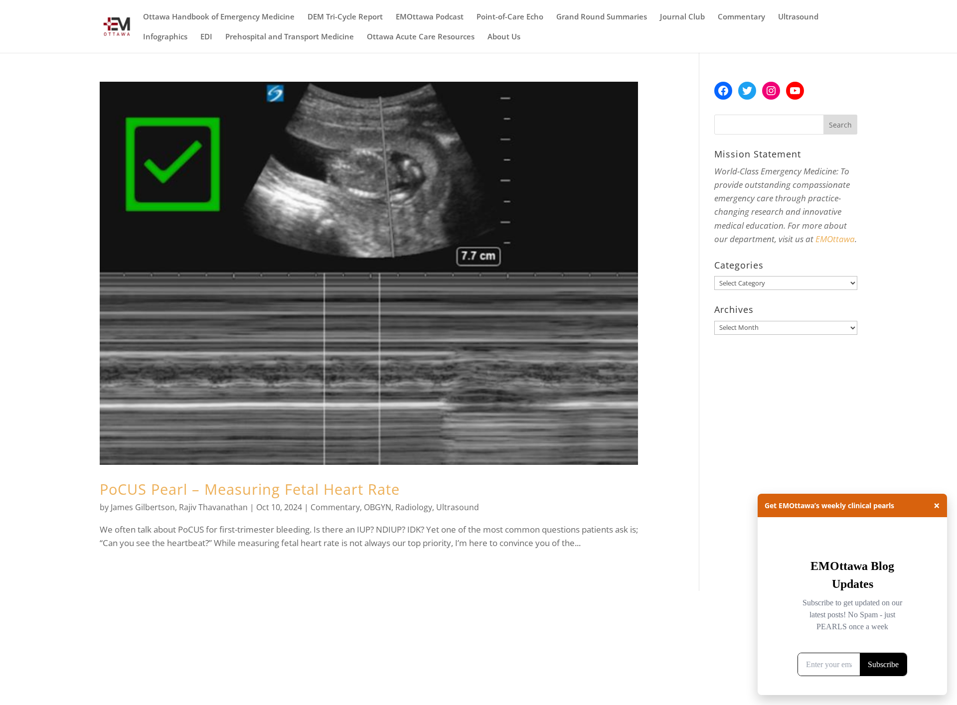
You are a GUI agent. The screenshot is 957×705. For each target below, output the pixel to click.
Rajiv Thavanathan (213, 507)
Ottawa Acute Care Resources (421, 37)
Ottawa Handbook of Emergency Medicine (219, 17)
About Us (503, 37)
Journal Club (682, 17)
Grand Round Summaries (601, 17)
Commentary (741, 17)
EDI (206, 37)
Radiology (413, 507)
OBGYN (377, 507)
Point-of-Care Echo (510, 17)
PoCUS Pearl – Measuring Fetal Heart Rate (250, 489)
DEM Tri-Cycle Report (345, 17)
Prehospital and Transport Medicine (289, 37)
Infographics (165, 37)
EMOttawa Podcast (430, 17)
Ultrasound (798, 17)
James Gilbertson (143, 507)
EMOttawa (835, 239)
